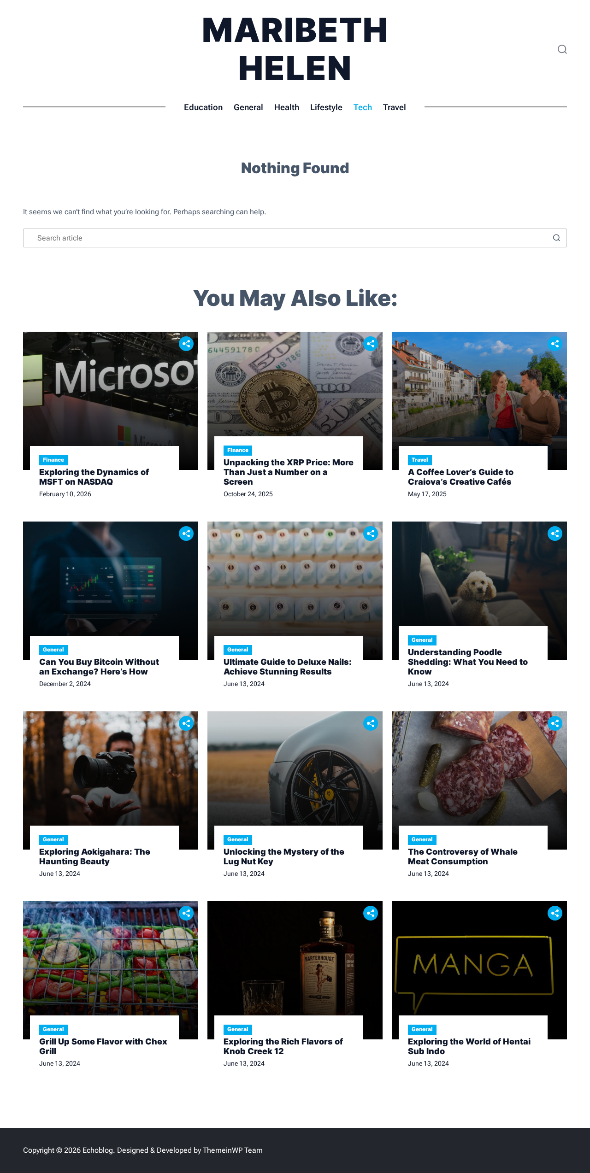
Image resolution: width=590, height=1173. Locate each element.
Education (203, 107)
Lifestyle (326, 107)
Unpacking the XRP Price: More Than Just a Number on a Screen (289, 472)
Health (286, 107)
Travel (394, 107)
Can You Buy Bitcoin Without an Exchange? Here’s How (99, 666)
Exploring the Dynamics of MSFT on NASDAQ (94, 477)
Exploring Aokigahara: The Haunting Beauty (94, 856)
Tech (363, 107)
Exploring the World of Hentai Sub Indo (469, 1046)
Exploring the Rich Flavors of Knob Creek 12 (283, 1046)
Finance (53, 460)
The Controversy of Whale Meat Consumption (463, 856)
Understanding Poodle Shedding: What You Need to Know (468, 661)
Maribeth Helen (295, 49)
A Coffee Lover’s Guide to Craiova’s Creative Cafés (460, 477)
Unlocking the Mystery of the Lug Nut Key (284, 856)
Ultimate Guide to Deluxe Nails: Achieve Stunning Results (288, 666)
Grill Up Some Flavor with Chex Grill (103, 1046)
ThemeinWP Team (233, 1150)
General (248, 107)
